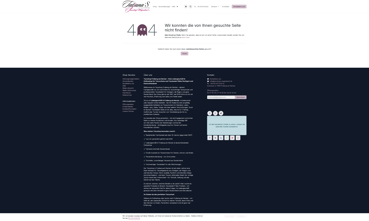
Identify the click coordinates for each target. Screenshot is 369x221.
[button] (191, 7)
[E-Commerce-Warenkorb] (186, 7)
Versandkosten (128, 81)
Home (184, 54)
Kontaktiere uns (239, 7)
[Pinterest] (232, 137)
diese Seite (185, 37)
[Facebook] (209, 113)
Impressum (127, 93)
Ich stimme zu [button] (241, 216)
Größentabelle (128, 107)
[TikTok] (221, 113)
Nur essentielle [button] (229, 216)
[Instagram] (215, 113)
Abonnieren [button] (240, 97)
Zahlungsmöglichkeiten (131, 79)
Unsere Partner (128, 111)
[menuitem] (155, 6)
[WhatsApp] (226, 137)
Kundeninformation (129, 109)
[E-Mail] (238, 137)
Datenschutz (127, 95)
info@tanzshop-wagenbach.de (221, 81)
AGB (124, 86)
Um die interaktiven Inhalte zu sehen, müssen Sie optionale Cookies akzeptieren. (227, 125)
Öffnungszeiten (128, 104)
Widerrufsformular (129, 90)
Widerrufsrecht (128, 88)
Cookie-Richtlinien (134, 218)
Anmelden (225, 7)
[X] (215, 137)
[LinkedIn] (221, 137)
